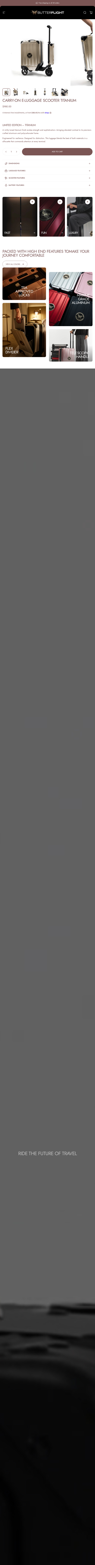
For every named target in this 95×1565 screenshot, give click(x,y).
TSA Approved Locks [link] (24, 291)
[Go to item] (6, 92)
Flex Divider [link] (11, 350)
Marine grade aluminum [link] (81, 299)
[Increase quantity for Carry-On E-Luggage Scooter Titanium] (17, 151)
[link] (19, 217)
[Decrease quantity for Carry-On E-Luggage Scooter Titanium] (5, 151)
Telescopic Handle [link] (80, 354)
